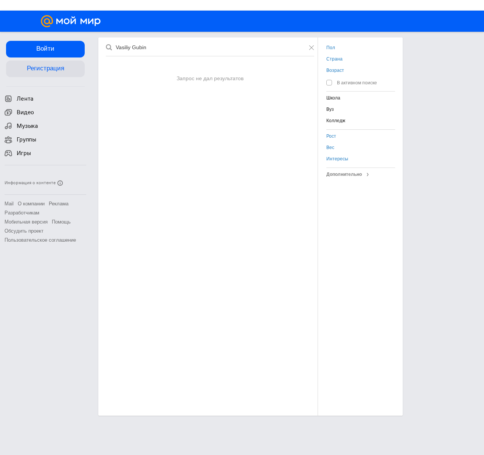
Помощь (61, 222)
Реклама (58, 204)
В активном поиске (357, 82)
